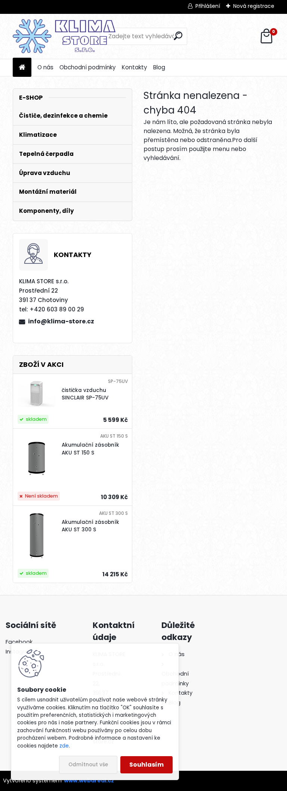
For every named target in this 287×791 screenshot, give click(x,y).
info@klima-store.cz (61, 321)
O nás (45, 67)
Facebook (19, 642)
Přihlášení (207, 6)
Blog (159, 67)
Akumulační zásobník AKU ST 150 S (90, 448)
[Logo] (64, 36)
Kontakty (134, 67)
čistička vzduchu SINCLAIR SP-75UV (85, 394)
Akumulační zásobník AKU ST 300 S (90, 526)
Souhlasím (146, 764)
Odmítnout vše (88, 764)
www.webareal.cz (89, 780)
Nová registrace (253, 6)
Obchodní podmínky (87, 67)
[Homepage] (22, 67)
